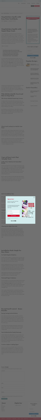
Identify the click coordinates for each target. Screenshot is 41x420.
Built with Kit (13, 221)
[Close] (34, 197)
